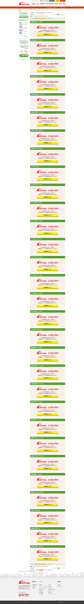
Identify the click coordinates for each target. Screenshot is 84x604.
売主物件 (33, 586)
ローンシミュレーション (52, 594)
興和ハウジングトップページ (23, 9)
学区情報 (49, 592)
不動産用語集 (41, 592)
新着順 (37, 16)
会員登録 (40, 584)
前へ (53, 14)
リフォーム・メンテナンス (43, 586)
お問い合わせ (60, 586)
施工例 (49, 586)
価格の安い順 (41, 16)
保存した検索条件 (62, 7)
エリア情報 (41, 594)
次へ (63, 14)
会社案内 (59, 584)
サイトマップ (20, 602)
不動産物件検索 (34, 584)
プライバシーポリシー (26, 602)
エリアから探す (21, 59)
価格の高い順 (46, 16)
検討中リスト (56, 7)
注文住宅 (49, 584)
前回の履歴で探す (50, 7)
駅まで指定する (23, 15)
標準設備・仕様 (41, 589)
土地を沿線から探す (31, 9)
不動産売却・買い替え (51, 589)
